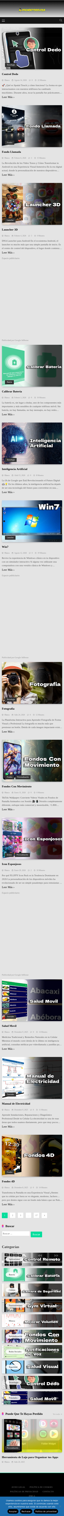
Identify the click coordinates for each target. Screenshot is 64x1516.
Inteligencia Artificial (14, 469)
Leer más (7, 97)
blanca (7, 80)
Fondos (9, 143)
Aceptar (13, 1511)
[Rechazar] (60, 1506)
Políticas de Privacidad (24, 1492)
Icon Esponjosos (11, 864)
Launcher (10, 220)
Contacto (48, 1492)
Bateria (9, 382)
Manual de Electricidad (16, 1103)
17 (36, 1215)
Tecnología (11, 65)
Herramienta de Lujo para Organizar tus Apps (30, 1457)
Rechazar (26, 1511)
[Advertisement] (32, 299)
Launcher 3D (10, 229)
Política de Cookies (41, 1487)
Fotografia (8, 708)
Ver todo (56, 1414)
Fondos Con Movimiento (17, 786)
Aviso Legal (18, 1487)
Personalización (23, 777)
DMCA (32, 1496)
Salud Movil (9, 1025)
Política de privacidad (46, 1511)
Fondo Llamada (11, 151)
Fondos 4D (8, 1181)
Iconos (9, 855)
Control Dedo (10, 74)
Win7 (5, 546)
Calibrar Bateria (12, 391)
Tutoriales (10, 1017)
